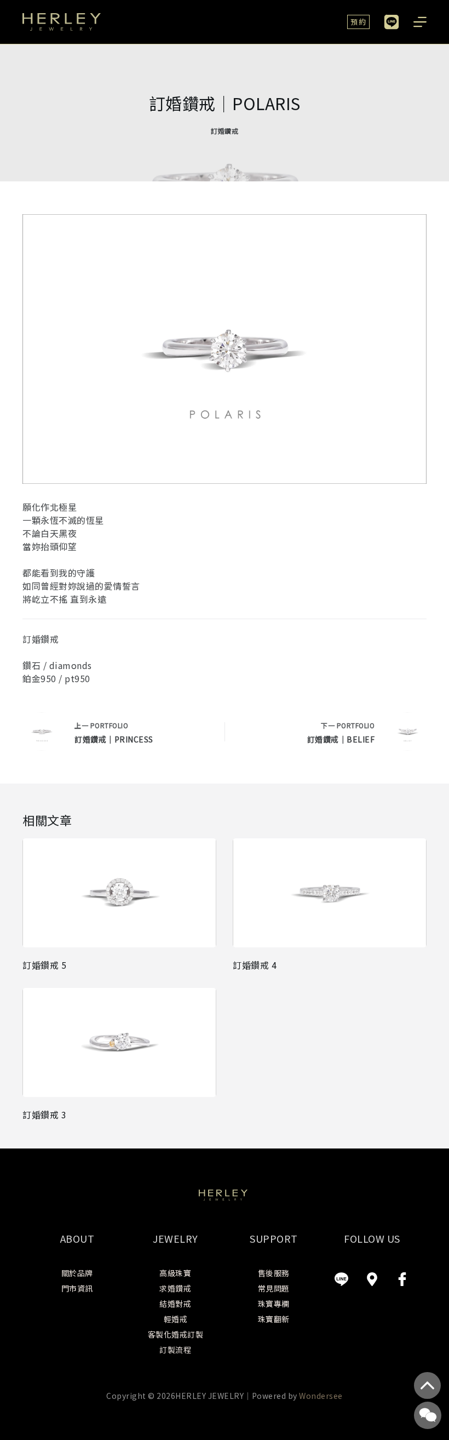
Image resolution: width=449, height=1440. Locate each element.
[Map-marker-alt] (371, 1279)
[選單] (420, 21)
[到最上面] (427, 1385)
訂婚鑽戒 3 (44, 1114)
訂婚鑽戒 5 (44, 965)
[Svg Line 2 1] (341, 1279)
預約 (358, 21)
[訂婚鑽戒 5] (119, 892)
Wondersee (321, 1395)
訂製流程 (175, 1349)
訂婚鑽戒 (224, 130)
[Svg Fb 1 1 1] (402, 1279)
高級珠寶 (175, 1272)
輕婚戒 (176, 1318)
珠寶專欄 (274, 1303)
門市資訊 (77, 1288)
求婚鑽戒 (175, 1288)
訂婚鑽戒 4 (255, 965)
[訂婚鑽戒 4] (330, 892)
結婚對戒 (175, 1303)
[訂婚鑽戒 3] (119, 1042)
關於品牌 (77, 1272)
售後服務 (274, 1272)
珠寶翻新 (274, 1318)
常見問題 (274, 1288)
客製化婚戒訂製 (176, 1334)
